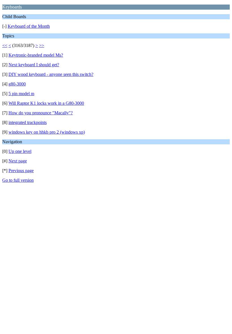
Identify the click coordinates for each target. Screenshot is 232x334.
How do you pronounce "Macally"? (40, 112)
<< (4, 45)
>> (41, 45)
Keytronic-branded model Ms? (35, 55)
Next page (17, 161)
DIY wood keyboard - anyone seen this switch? (50, 74)
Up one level (19, 151)
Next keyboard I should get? (33, 64)
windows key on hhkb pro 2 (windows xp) (46, 132)
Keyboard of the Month (29, 26)
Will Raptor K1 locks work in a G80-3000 (46, 103)
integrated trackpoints (27, 122)
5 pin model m (21, 93)
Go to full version (18, 180)
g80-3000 (17, 84)
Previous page (21, 170)
